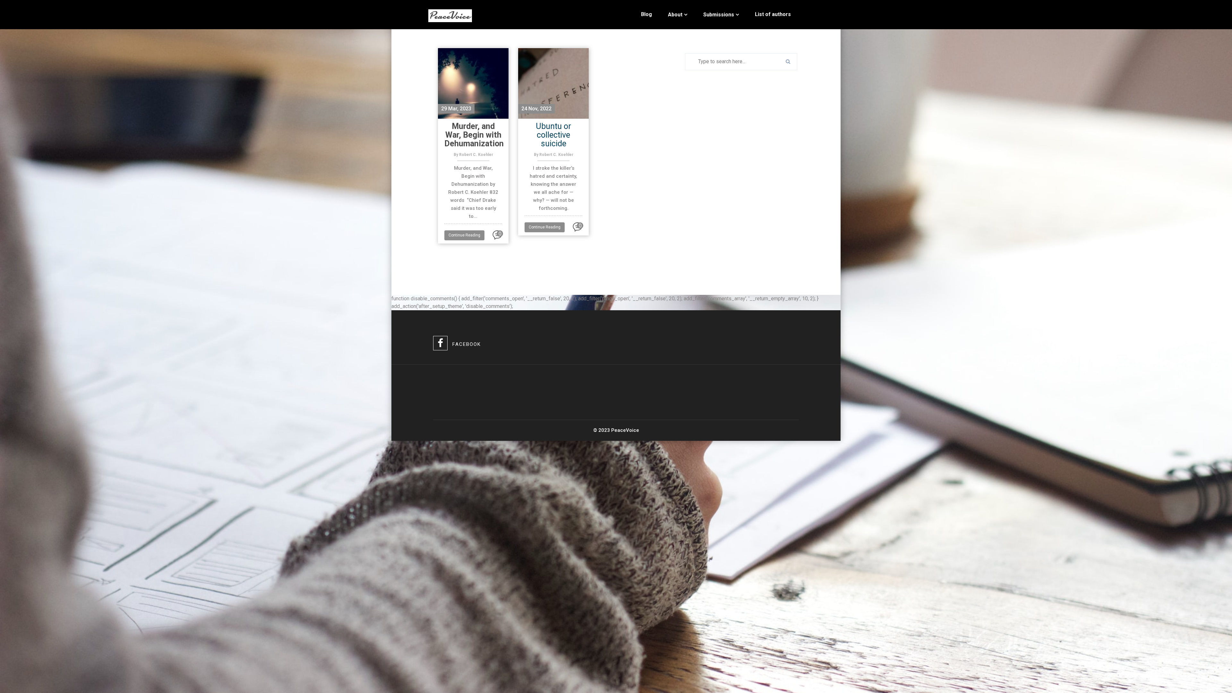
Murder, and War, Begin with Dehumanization (474, 135)
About (675, 15)
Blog (646, 14)
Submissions (718, 15)
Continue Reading (464, 235)
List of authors (773, 14)
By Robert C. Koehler (473, 154)
